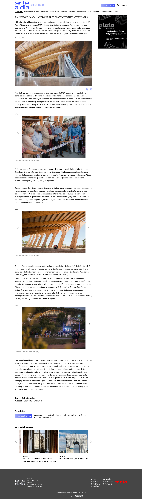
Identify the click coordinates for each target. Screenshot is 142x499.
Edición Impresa (32, 480)
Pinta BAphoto (96, 484)
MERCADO (44, 11)
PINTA (116, 11)
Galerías (64, 11)
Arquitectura (106, 11)
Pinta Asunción (108, 484)
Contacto (30, 482)
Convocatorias (93, 11)
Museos (18, 400)
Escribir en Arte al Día (34, 484)
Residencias (81, 11)
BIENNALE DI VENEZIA (31, 11)
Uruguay (28, 400)
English (124, 5)
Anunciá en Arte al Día (34, 487)
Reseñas (72, 11)
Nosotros (30, 478)
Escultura (38, 400)
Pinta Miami (95, 486)
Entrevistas (54, 11)
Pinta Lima (95, 482)
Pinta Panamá (108, 482)
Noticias (19, 11)
